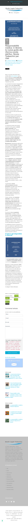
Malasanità (19, 60)
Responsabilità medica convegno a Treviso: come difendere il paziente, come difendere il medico (13, 395)
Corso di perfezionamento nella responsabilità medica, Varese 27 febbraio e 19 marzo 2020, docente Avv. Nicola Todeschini (13, 385)
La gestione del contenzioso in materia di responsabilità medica (16, 413)
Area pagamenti (9, 483)
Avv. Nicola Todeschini (11, 60)
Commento (7, 326)
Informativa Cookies (10, 489)
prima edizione (14, 76)
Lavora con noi (9, 472)
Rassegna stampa (10, 479)
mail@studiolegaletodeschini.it (16, 1)
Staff (7, 468)
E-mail (7, 318)
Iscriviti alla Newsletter (10, 481)
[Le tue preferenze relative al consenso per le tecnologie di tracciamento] (2, 520)
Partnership (9, 474)
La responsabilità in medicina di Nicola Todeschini (16, 405)
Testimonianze (9, 485)
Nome (6, 314)
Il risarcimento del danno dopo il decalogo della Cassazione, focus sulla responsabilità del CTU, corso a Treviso (13, 376)
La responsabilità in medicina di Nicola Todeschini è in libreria (16, 421)
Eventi (8, 470)
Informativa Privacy (10, 487)
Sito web (7, 322)
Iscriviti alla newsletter (10, 357)
